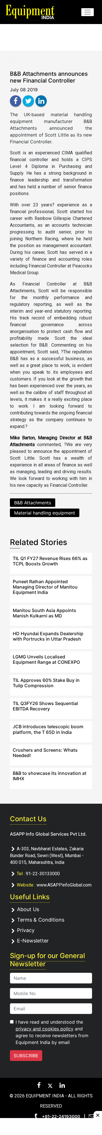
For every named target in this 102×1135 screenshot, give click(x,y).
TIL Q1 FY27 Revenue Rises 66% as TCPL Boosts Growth (50, 561)
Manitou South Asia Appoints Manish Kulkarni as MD (44, 613)
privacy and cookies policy (44, 1029)
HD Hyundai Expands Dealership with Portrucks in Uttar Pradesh (48, 636)
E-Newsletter (33, 941)
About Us (28, 909)
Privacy (26, 930)
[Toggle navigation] (87, 12)
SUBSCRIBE (26, 1055)
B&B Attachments (32, 502)
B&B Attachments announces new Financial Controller (49, 77)
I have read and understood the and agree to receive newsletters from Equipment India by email (52, 1032)
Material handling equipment (44, 513)
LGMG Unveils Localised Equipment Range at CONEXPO (46, 659)
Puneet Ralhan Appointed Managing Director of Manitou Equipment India (45, 587)
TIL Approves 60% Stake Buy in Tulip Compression (46, 682)
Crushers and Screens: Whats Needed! (45, 752)
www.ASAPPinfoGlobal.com (64, 885)
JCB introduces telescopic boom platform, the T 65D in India (48, 729)
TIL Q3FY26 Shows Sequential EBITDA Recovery (45, 706)
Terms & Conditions (40, 920)
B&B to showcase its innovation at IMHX (49, 775)
